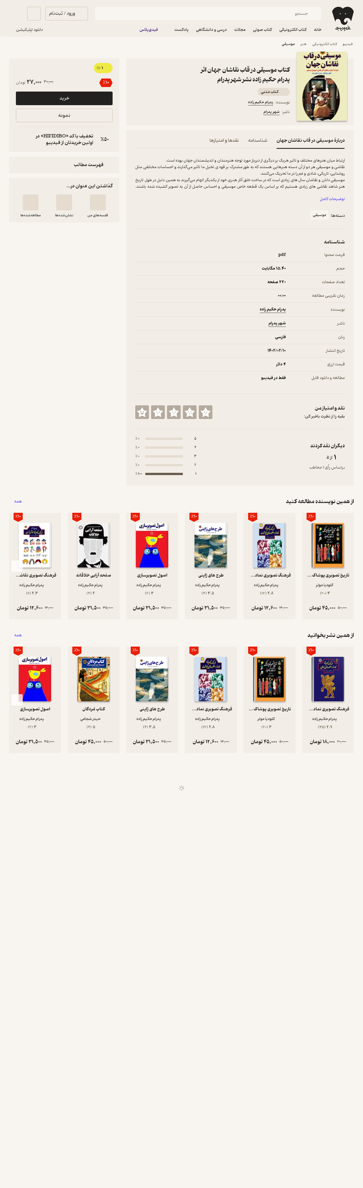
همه (18, 501)
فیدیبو (348, 44)
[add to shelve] (98, 202)
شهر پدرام (271, 112)
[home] (342, 19)
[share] (179, 112)
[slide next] (17, 566)
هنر (304, 44)
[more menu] (138, 112)
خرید (64, 98)
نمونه (64, 115)
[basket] (34, 13)
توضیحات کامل (332, 199)
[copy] (21, 139)
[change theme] (16, 13)
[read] (31, 202)
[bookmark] (152, 112)
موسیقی (288, 44)
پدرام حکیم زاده (260, 102)
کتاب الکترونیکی (324, 44)
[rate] (205, 412)
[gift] (166, 112)
